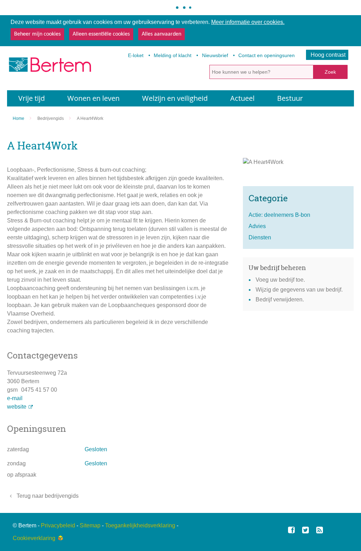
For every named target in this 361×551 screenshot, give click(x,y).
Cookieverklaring (34, 538)
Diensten (260, 237)
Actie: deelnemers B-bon (279, 215)
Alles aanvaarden (161, 34)
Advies (257, 226)
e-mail (15, 398)
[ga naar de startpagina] (49, 67)
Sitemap (90, 525)
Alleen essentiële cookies (101, 34)
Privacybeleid (58, 525)
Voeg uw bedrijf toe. (280, 280)
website (16, 407)
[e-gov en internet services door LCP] (60, 538)
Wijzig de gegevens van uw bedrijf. (299, 290)
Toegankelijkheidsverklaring (140, 525)
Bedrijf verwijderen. (280, 299)
